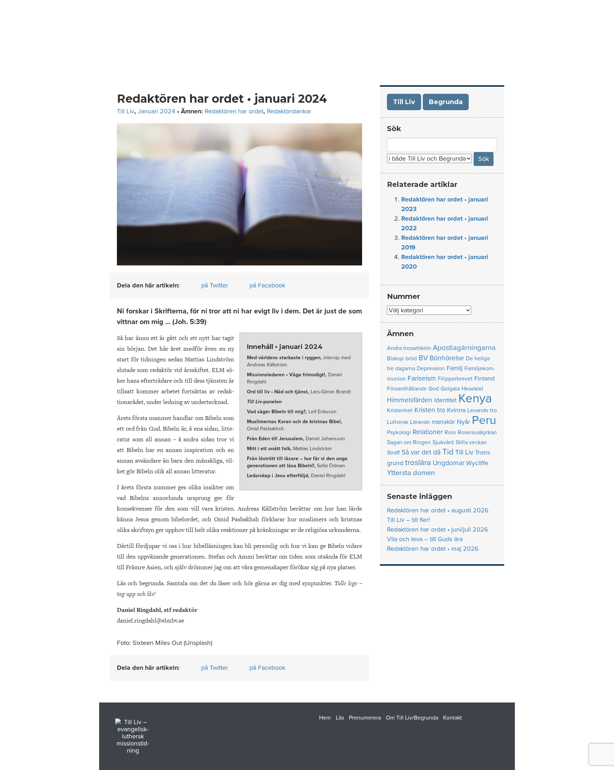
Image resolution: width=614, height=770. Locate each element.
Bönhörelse (447, 358)
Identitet (445, 400)
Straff (393, 452)
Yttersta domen (411, 472)
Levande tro (482, 410)
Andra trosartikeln (409, 348)
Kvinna (456, 410)
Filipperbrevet (455, 378)
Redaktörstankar (289, 111)
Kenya (475, 398)
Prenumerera (373, 32)
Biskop (395, 358)
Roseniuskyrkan (477, 432)
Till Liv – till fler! (408, 520)
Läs (336, 32)
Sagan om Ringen (409, 442)
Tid (447, 452)
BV (423, 358)
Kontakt (497, 32)
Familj (455, 368)
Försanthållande (407, 388)
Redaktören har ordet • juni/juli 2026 (437, 529)
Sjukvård (443, 442)
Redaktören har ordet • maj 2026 (433, 549)
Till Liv (125, 111)
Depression (431, 368)
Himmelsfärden (409, 400)
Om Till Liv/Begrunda (439, 32)
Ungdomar (448, 463)
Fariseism (422, 378)
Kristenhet (400, 410)
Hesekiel (472, 388)
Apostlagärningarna (464, 347)
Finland (484, 378)
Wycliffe (477, 463)
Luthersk (397, 422)
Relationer (428, 432)
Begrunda (446, 102)
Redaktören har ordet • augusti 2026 (438, 510)
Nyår (463, 422)
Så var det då (421, 452)
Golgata (450, 388)
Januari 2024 (156, 111)
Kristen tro (429, 410)
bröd (411, 358)
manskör (443, 422)
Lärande (420, 422)
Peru (484, 420)
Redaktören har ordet (234, 111)
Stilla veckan (471, 442)
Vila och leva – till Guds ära (425, 539)
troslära (418, 462)
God (434, 388)
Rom (450, 432)
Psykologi (399, 432)
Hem (312, 32)
